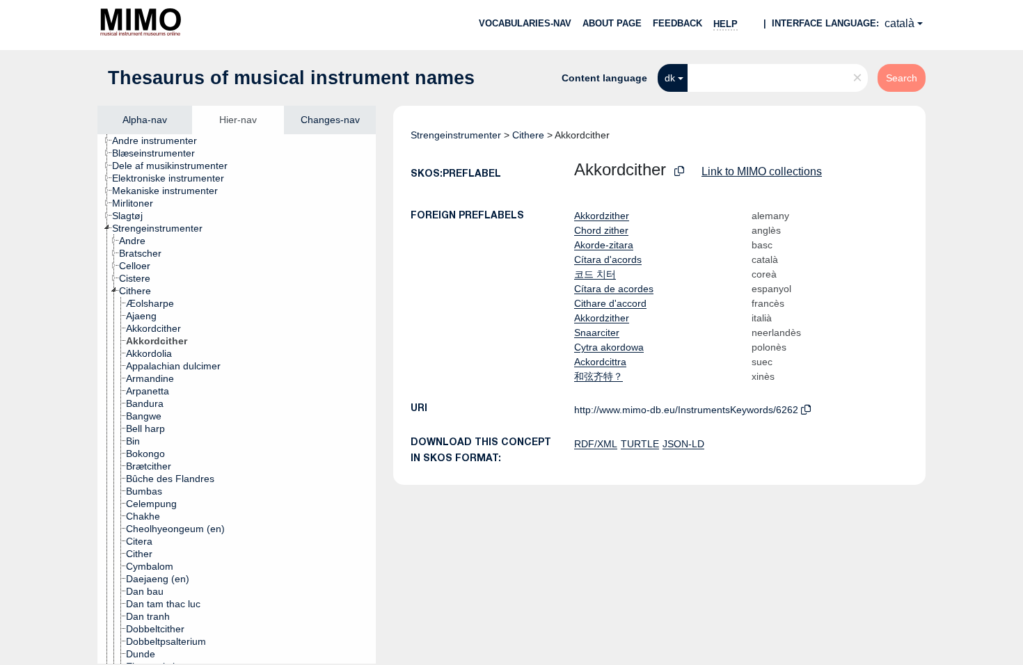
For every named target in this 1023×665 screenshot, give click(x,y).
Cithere (528, 135)
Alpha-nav (144, 119)
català (899, 23)
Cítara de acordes (613, 288)
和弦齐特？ (598, 376)
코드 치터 (595, 274)
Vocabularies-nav (525, 23)
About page (612, 23)
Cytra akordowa (609, 347)
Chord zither (601, 230)
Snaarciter (596, 332)
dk (670, 77)
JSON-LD (683, 443)
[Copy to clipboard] (679, 171)
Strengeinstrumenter (456, 135)
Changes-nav (330, 119)
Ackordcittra (600, 361)
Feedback (677, 23)
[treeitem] (160, 140)
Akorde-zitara (603, 244)
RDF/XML (595, 443)
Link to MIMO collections (761, 171)
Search (901, 77)
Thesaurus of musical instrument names (291, 77)
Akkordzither (601, 215)
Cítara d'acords (608, 259)
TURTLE (640, 443)
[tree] (236, 399)
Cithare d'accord (610, 303)
